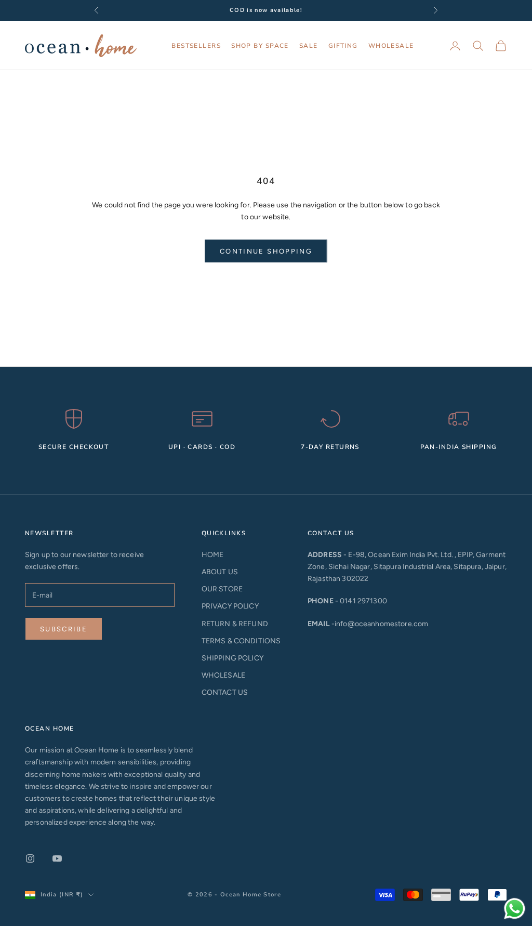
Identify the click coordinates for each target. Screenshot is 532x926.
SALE (308, 46)
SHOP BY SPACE (260, 46)
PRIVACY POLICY (230, 606)
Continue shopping (266, 251)
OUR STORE (222, 589)
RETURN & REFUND (235, 623)
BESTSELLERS (196, 46)
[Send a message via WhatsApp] (514, 908)
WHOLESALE (391, 46)
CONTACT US (225, 692)
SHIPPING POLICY (232, 658)
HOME (213, 554)
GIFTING (343, 46)
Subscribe (63, 629)
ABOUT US (220, 571)
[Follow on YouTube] (57, 858)
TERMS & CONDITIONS (241, 641)
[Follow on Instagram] (30, 858)
